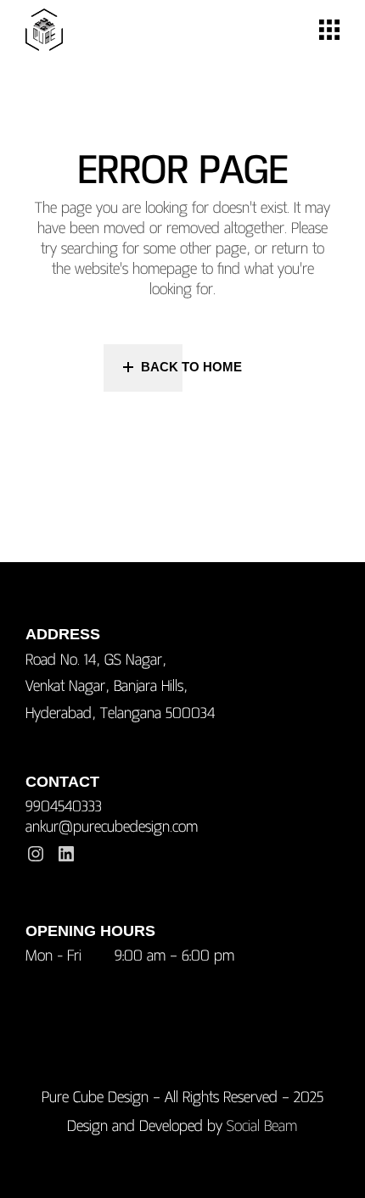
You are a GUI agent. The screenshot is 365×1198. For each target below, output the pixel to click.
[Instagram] (35, 854)
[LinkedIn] (66, 854)
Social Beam (262, 1125)
